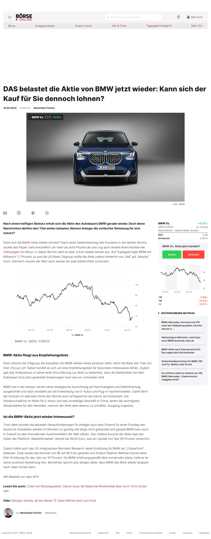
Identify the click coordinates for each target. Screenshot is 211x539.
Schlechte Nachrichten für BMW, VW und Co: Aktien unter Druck (182, 363)
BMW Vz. (32, 341)
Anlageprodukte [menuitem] (45, 25)
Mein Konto (197, 17)
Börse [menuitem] (11, 25)
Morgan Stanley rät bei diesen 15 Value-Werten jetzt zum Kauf (54, 500)
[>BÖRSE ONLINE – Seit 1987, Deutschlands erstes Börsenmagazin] (24, 17)
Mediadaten (204, 533)
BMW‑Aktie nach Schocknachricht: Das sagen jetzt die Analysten (181, 351)
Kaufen (172, 254)
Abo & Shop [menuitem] (119, 25)
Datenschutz (103, 533)
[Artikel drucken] (19, 213)
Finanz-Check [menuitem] (83, 25)
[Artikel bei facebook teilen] (33, 213)
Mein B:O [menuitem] (196, 25)
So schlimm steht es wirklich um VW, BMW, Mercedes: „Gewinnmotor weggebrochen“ (182, 376)
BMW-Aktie (30, 242)
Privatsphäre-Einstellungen (150, 533)
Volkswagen (11, 252)
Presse (129, 533)
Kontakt (172, 533)
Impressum (187, 533)
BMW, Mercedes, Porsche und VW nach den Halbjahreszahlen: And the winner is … (182, 325)
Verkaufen (193, 254)
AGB (117, 533)
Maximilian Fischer (31, 512)
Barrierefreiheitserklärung (80, 533)
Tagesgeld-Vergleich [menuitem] (159, 25)
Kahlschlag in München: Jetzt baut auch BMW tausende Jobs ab (181, 339)
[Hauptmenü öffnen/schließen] (9, 17)
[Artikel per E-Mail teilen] (5, 213)
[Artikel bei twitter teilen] (47, 213)
